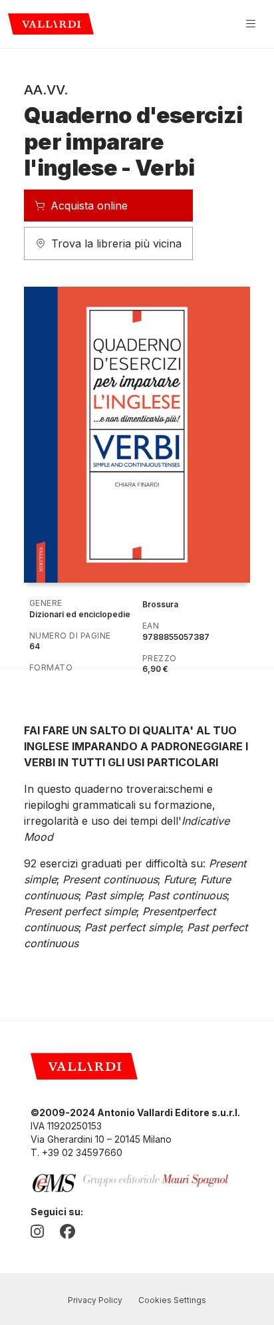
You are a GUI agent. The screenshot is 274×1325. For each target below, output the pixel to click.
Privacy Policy (95, 1300)
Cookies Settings (172, 1300)
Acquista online (89, 205)
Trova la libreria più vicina (116, 243)
